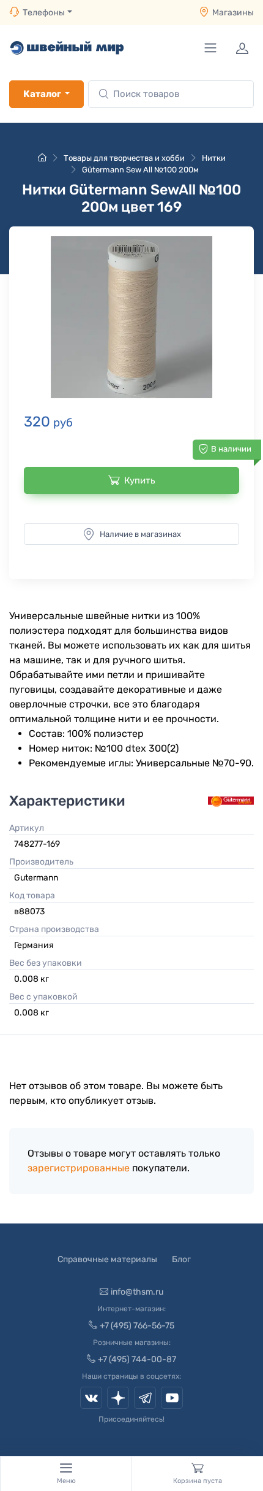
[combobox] (171, 94)
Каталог (42, 93)
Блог (181, 1259)
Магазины (233, 12)
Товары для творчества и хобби (124, 158)
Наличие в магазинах (140, 534)
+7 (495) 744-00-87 (137, 1359)
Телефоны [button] (44, 12)
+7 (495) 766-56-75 (137, 1325)
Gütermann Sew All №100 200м (140, 169)
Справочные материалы (107, 1259)
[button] (131, 317)
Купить (139, 480)
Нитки (214, 158)
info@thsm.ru (137, 1292)
